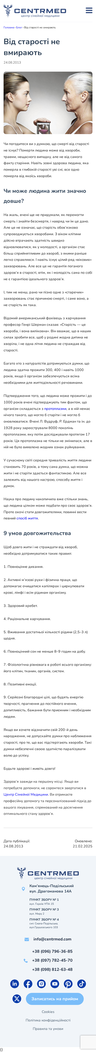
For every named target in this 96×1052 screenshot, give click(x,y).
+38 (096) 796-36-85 (52, 951)
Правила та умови (48, 1028)
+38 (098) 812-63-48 (52, 969)
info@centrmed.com (52, 939)
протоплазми (55, 408)
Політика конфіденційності (48, 1020)
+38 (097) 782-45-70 (52, 960)
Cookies (48, 1011)
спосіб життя (27, 518)
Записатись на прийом (54, 999)
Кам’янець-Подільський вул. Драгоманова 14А (51, 888)
